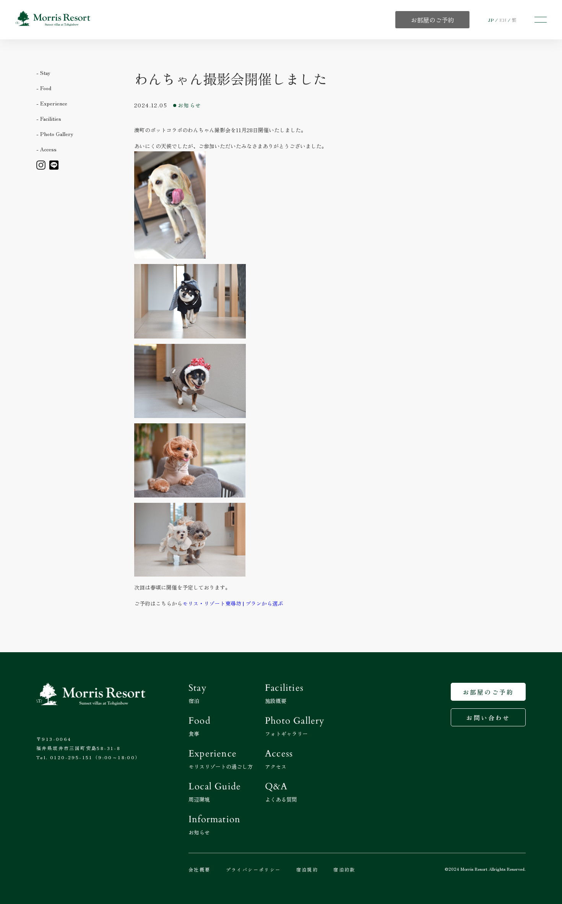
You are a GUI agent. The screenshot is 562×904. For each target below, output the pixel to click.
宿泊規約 (307, 869)
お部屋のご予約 (488, 692)
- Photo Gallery (54, 134)
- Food (43, 88)
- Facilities (48, 118)
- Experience (51, 103)
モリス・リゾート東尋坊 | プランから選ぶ (232, 603)
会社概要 (199, 869)
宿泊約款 (344, 869)
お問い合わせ (488, 717)
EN (502, 19)
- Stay (43, 72)
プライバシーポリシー (253, 869)
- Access (46, 149)
